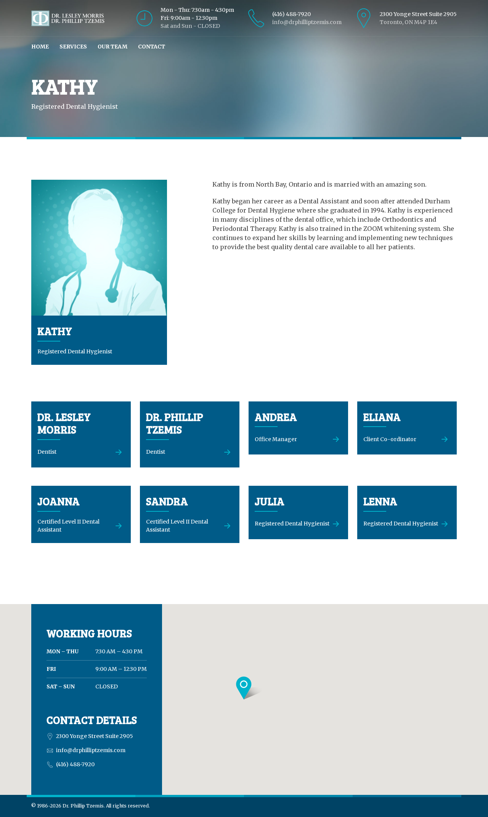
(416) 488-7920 (291, 14)
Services (73, 46)
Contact (151, 46)
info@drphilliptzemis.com (307, 22)
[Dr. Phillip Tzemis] (68, 17)
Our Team (112, 46)
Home (40, 46)
